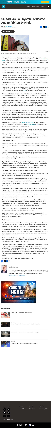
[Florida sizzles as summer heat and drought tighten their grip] (5, 334)
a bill (25, 90)
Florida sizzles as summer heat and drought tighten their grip (25, 332)
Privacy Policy (32, 408)
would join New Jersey (28, 122)
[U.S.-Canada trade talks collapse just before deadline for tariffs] (5, 324)
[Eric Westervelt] (4, 269)
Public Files (41, 405)
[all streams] (49, 6)
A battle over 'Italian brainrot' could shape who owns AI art (24, 343)
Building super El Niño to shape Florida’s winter (21, 312)
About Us (21, 405)
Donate (46, 2)
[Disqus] (25, 383)
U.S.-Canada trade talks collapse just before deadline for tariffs (25, 324)
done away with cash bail (32, 124)
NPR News (13, 322)
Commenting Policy (43, 408)
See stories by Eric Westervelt (17, 275)
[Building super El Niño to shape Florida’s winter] (5, 315)
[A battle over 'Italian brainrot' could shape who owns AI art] (5, 344)
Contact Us (31, 405)
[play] (4, 6)
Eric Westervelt (9, 26)
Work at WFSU (22, 408)
